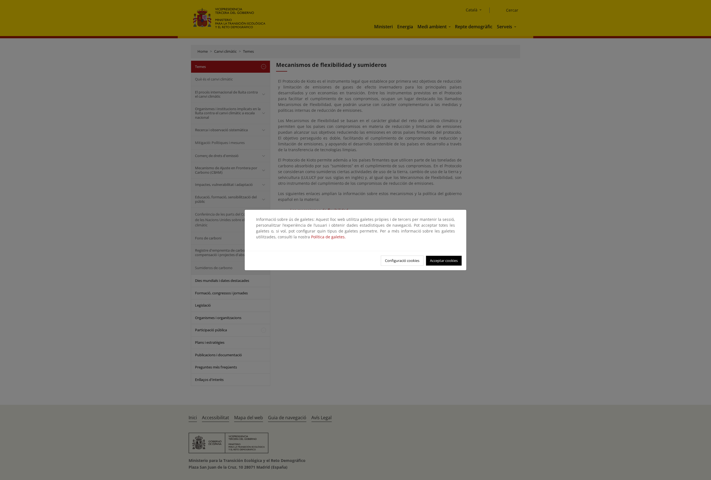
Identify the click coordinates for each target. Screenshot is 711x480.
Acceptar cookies (444, 260)
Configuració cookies (402, 260)
